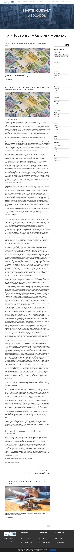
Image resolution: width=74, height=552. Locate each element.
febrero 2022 (56, 114)
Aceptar (52, 550)
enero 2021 (56, 129)
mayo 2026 (56, 69)
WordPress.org (56, 165)
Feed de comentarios (58, 162)
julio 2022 (55, 112)
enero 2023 (56, 103)
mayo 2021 (56, 123)
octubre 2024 (56, 88)
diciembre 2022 (57, 105)
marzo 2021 (56, 127)
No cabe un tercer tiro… (58, 59)
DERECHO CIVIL (41, 541)
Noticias (62, 1)
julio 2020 (55, 136)
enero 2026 (56, 71)
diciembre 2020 (57, 131)
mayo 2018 (56, 138)
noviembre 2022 (57, 108)
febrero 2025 (56, 86)
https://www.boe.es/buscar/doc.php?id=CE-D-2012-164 (17, 283)
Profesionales (42, 1)
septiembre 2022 (57, 110)
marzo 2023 (56, 99)
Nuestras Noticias (58, 538)
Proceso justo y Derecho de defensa (61, 54)
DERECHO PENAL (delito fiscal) (44, 542)
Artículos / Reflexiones (52, 1)
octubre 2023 (56, 97)
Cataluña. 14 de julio (57, 62)
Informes (55, 147)
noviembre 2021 (57, 118)
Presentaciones (57, 151)
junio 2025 (56, 79)
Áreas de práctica (33, 1)
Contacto (67, 1)
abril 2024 (55, 92)
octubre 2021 (56, 121)
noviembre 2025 (57, 73)
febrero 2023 (56, 101)
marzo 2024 (56, 94)
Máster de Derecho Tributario (60, 539)
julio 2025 (55, 77)
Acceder (55, 158)
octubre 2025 (56, 75)
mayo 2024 (56, 90)
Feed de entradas (57, 160)
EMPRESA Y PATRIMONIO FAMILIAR (45, 539)
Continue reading (9, 79)
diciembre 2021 (56, 116)
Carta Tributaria (58, 541)
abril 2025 (55, 84)
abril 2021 (55, 125)
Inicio (19, 1)
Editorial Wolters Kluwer (59, 542)
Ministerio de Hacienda (58, 52)
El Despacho (25, 1)
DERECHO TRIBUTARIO (42, 538)
